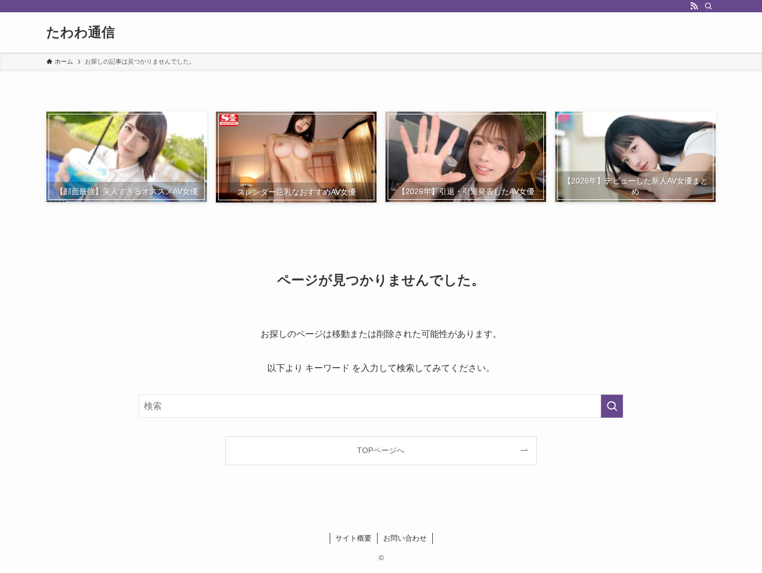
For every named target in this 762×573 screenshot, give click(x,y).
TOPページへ (380, 450)
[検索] (708, 6)
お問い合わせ (405, 538)
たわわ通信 (80, 32)
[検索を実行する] (612, 406)
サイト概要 (353, 538)
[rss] (694, 6)
